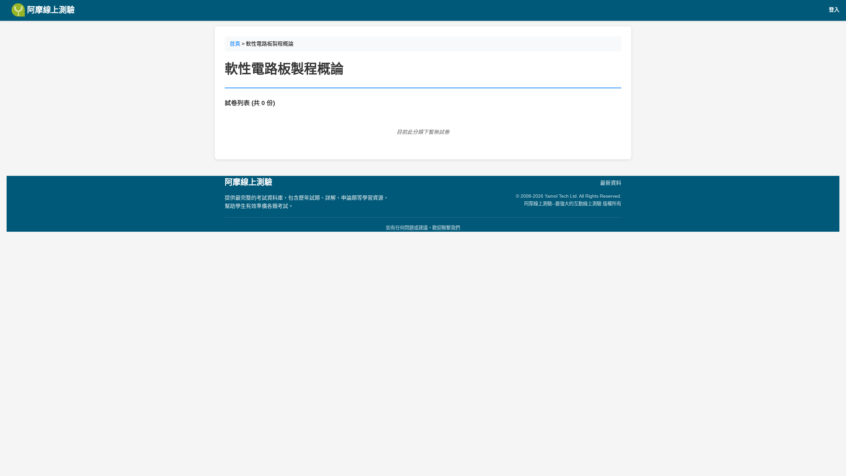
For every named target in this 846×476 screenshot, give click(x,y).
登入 (834, 10)
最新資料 (610, 183)
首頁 (235, 44)
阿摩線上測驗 (50, 9)
